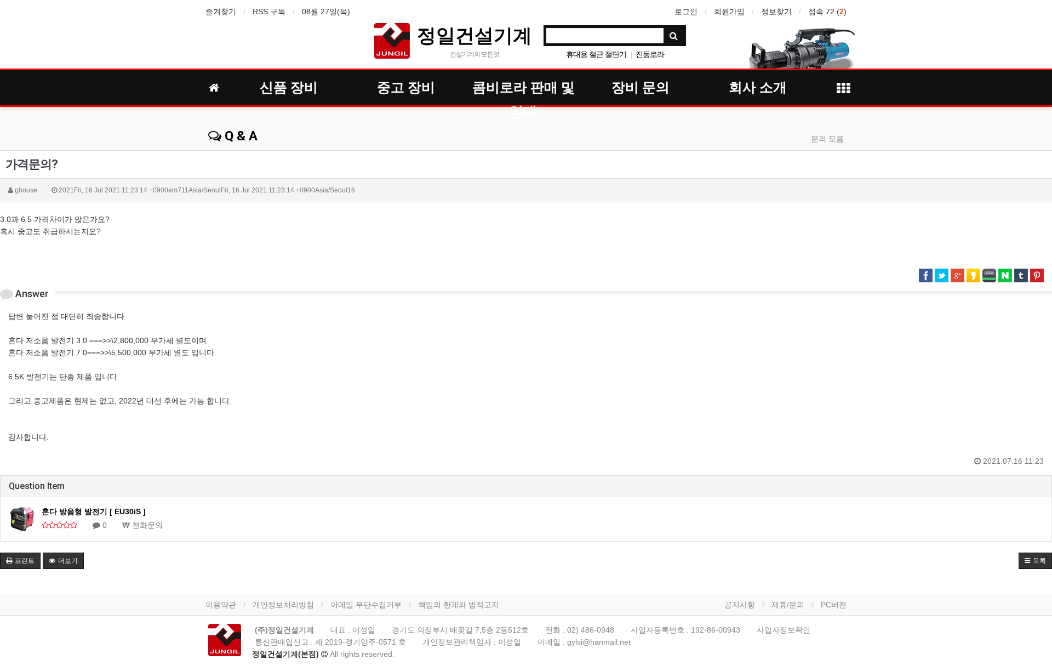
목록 (1038, 561)
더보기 (67, 561)
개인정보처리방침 (283, 604)
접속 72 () (827, 11)
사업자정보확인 (783, 629)
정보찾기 (776, 11)
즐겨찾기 (220, 11)
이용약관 (220, 604)
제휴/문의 (787, 604)
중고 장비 (406, 87)
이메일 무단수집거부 (366, 604)
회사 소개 (758, 87)
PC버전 (834, 604)
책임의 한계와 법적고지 (458, 604)
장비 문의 (640, 87)
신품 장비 (289, 87)
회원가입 (729, 11)
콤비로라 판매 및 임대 (523, 89)
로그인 (685, 11)
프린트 (24, 561)
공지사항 (739, 604)
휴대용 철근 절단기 (596, 54)
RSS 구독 (269, 11)
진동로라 (650, 54)
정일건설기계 (474, 35)
